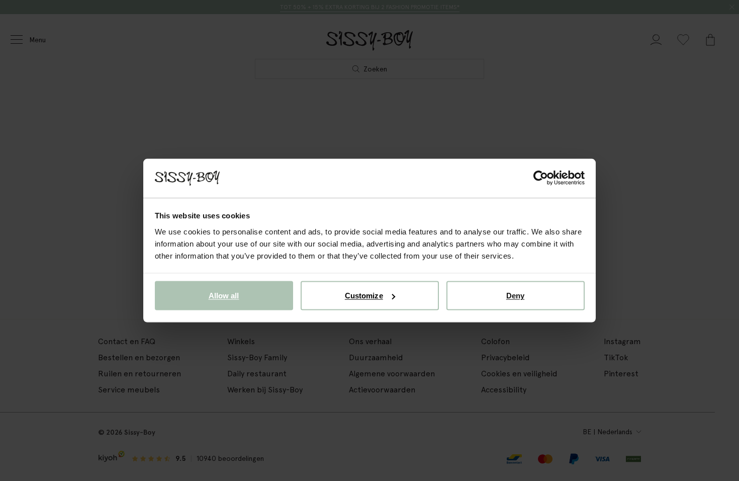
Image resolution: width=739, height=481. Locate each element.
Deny (515, 295)
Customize (364, 295)
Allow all (224, 295)
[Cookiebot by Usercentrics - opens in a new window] (541, 178)
